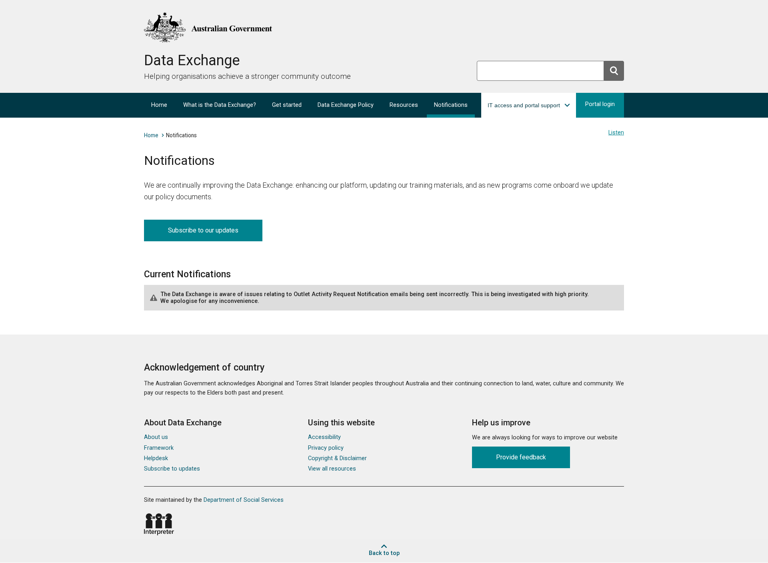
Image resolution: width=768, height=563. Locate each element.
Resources (404, 105)
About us (156, 437)
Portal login (600, 104)
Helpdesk (156, 458)
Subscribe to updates (172, 468)
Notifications (451, 105)
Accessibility (324, 437)
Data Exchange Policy (346, 105)
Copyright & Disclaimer (337, 458)
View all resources (332, 468)
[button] (528, 105)
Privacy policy (326, 448)
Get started (287, 105)
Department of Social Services (244, 500)
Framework (159, 448)
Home (159, 105)
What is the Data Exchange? (219, 105)
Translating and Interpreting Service (159, 524)
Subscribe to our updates (203, 230)
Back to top (384, 553)
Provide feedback (521, 457)
